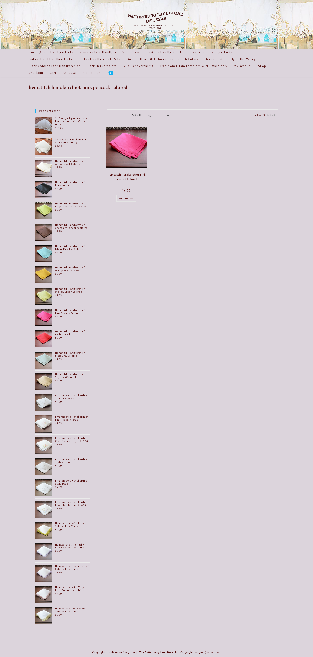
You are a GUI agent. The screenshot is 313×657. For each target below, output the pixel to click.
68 (269, 115)
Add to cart (126, 198)
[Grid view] (110, 115)
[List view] (119, 115)
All (276, 115)
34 (264, 115)
